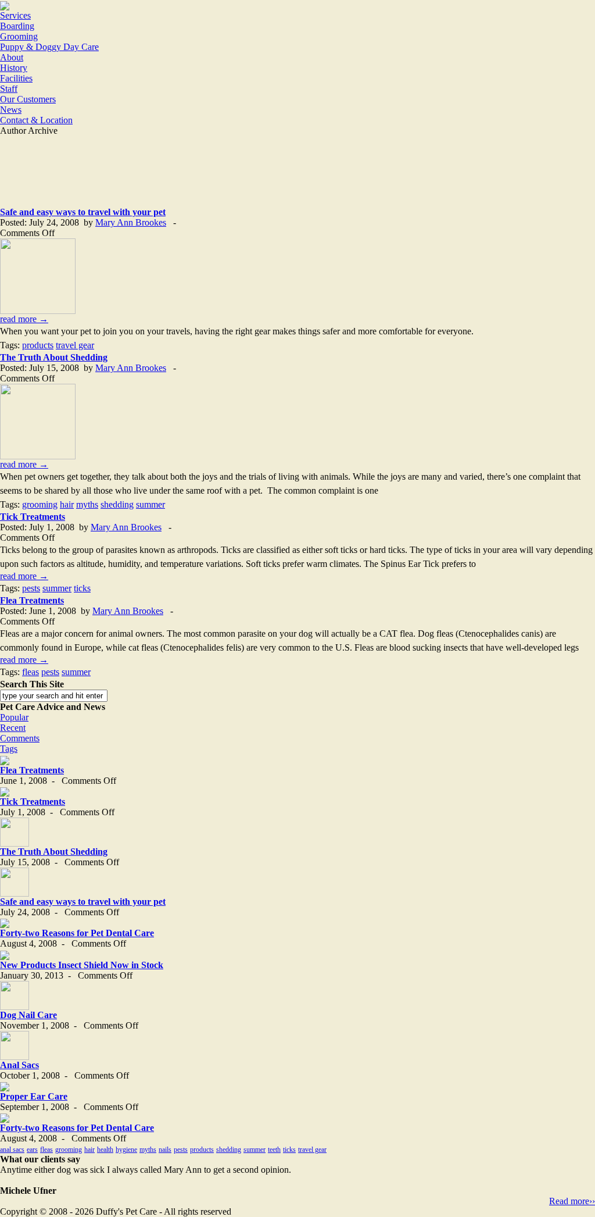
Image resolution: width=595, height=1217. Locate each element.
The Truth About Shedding (53, 357)
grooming (40, 504)
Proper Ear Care (33, 1096)
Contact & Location (36, 120)
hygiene (126, 1149)
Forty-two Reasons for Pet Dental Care (77, 933)
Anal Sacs (19, 1065)
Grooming (19, 36)
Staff (8, 89)
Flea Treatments (32, 600)
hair (67, 504)
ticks (82, 588)
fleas (30, 672)
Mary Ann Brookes (130, 222)
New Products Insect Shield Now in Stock (81, 965)
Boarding (17, 26)
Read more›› (572, 1201)
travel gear (75, 345)
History (13, 68)
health (105, 1149)
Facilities (16, 78)
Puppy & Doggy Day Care (49, 47)
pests (31, 588)
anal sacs (12, 1149)
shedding (117, 504)
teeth (274, 1149)
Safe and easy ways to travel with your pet (83, 212)
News (10, 110)
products (37, 345)
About (11, 57)
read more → (24, 319)
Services (15, 15)
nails (165, 1149)
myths (87, 504)
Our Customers (28, 99)
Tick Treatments (32, 517)
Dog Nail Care (28, 1015)
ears (32, 1149)
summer (150, 504)
